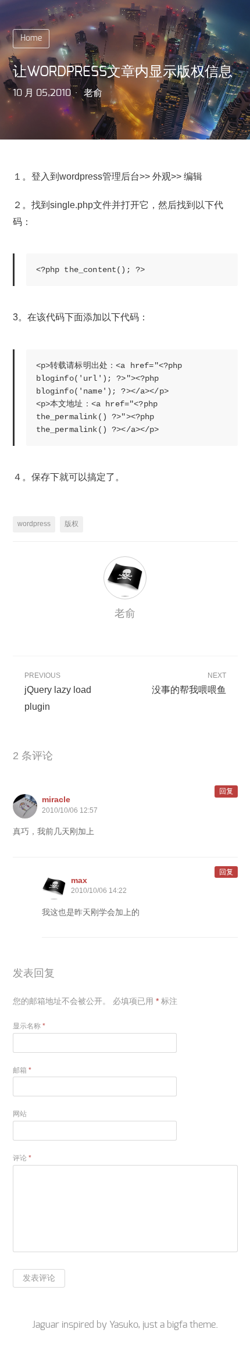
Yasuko (123, 1324)
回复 (226, 791)
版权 (71, 524)
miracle (56, 799)
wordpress (34, 524)
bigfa (177, 1324)
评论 (22, 1158)
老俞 (93, 93)
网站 (20, 1114)
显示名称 (29, 1026)
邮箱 (22, 1070)
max (79, 880)
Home (31, 38)
